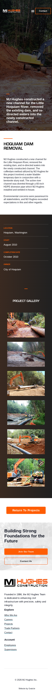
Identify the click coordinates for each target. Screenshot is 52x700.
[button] (32, 11)
